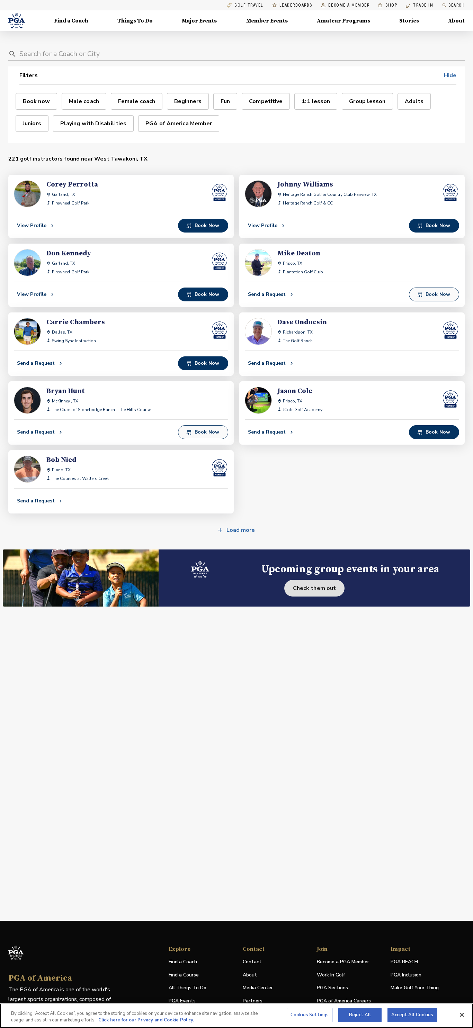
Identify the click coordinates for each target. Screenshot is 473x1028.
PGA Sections (332, 987)
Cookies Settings (310, 1015)
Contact (252, 961)
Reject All (360, 1015)
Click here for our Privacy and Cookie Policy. (146, 1020)
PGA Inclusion (406, 975)
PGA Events (182, 1001)
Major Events (199, 20)
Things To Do (135, 20)
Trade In (419, 5)
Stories (409, 20)
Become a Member (349, 5)
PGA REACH (404, 962)
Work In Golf (331, 975)
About (456, 20)
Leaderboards (295, 5)
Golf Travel (249, 5)
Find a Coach (71, 20)
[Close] (462, 1014)
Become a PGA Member (343, 961)
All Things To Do (187, 987)
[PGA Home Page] (16, 20)
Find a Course (184, 975)
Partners (252, 1001)
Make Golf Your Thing (415, 988)
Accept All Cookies (412, 1015)
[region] (236, 1015)
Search (456, 5)
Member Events (267, 20)
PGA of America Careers (344, 1001)
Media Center (258, 988)
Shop (387, 5)
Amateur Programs (343, 20)
